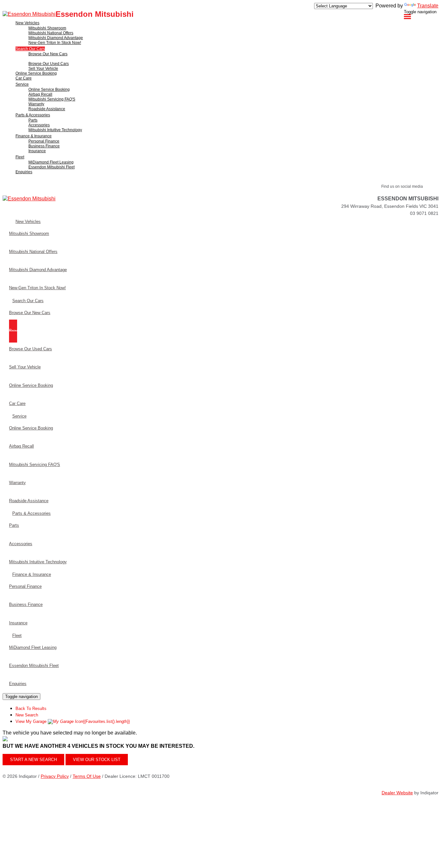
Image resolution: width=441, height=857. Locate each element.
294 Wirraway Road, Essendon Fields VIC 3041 (389, 206)
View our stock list (96, 759)
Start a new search (33, 759)
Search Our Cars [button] (30, 49)
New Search (26, 715)
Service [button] (22, 84)
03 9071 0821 (424, 213)
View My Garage (72, 721)
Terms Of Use (87, 776)
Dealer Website (397, 792)
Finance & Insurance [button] (33, 136)
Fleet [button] (19, 157)
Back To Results (30, 708)
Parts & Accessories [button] (32, 115)
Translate (427, 5)
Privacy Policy (55, 776)
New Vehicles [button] (27, 23)
